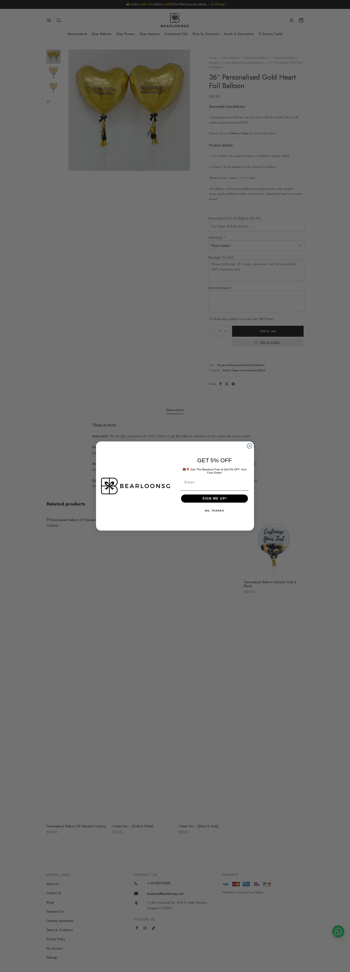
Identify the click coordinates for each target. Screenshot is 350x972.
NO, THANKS (214, 510)
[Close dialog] (249, 445)
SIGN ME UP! (214, 498)
